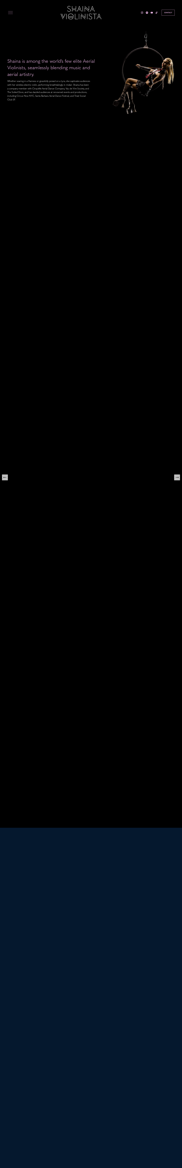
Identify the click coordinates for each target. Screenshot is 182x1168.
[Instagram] (142, 12)
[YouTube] (151, 12)
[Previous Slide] (5, 477)
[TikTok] (156, 12)
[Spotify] (147, 12)
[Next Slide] (177, 477)
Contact (168, 13)
